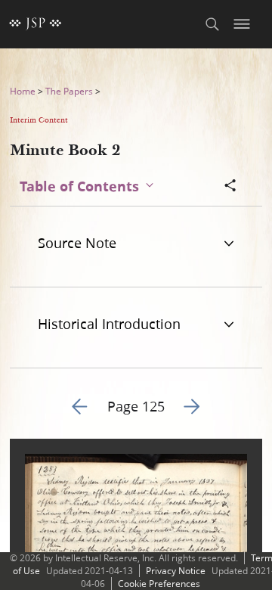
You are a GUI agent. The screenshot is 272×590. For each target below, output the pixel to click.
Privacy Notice (176, 570)
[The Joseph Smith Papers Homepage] (35, 24)
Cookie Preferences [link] (159, 583)
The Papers (69, 91)
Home (23, 91)
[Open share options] (230, 187)
